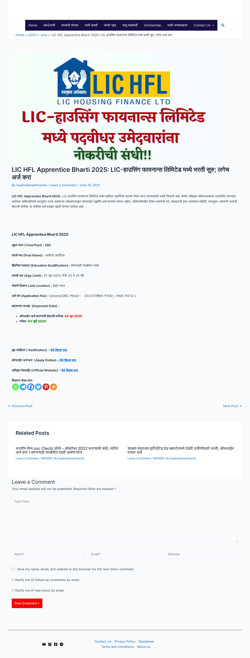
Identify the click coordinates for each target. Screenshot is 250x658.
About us (143, 647)
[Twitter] (38, 386)
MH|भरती (46, 458)
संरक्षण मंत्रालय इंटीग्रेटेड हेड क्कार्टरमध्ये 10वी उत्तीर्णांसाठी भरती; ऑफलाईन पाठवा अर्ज (181, 450)
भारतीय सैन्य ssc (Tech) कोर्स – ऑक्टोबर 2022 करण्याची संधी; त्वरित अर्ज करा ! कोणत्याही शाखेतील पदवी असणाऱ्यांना (67, 450)
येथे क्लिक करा (58, 350)
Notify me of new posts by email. (39, 590)
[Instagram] (50, 644)
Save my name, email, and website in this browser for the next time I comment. (75, 569)
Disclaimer (146, 641)
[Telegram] (23, 386)
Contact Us (103, 641)
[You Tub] (44, 644)
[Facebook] (30, 386)
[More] (53, 386)
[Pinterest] (46, 386)
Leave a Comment (62, 185)
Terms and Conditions (117, 647)
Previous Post (20, 405)
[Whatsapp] (15, 386)
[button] (212, 25)
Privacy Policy (124, 641)
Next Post (232, 405)
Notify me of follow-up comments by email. (47, 580)
